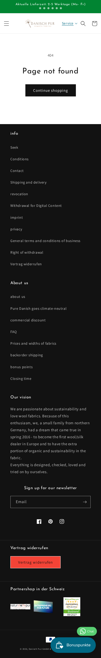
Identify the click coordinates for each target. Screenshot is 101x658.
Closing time (20, 378)
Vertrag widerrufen (26, 264)
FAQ (13, 331)
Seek (14, 147)
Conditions (19, 159)
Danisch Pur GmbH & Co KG (44, 648)
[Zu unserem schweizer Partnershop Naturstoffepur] (20, 608)
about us (17, 296)
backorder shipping (26, 355)
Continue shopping (50, 90)
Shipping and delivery (28, 182)
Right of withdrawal (26, 252)
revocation (19, 194)
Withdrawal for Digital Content (36, 205)
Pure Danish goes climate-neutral (38, 308)
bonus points (21, 367)
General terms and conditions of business (45, 240)
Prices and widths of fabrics (33, 343)
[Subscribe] (84, 502)
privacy (16, 229)
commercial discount (28, 320)
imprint (16, 217)
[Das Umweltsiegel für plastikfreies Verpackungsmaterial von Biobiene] (71, 614)
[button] (6, 23)
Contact (17, 170)
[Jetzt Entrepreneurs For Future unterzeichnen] (43, 612)
